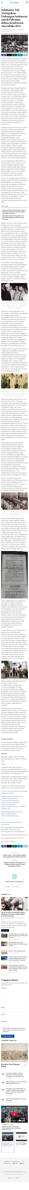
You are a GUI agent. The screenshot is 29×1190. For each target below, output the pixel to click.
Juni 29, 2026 (12, 962)
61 (18, 947)
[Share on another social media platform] (25, 55)
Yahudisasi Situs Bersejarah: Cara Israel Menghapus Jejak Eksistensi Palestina (13, 217)
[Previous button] (24, 1129)
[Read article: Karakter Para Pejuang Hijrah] (4, 952)
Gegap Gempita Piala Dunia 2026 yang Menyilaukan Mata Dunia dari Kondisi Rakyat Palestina (18, 958)
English (16, 1163)
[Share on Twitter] (9, 55)
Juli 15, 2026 (12, 953)
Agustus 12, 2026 (20, 918)
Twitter (11, 829)
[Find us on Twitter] (14, 1178)
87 (18, 962)
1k (18, 953)
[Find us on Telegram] (9, 1178)
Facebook (6, 829)
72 (18, 972)
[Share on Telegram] (20, 55)
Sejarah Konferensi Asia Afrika (10, 802)
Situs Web (4, 1021)
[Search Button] (27, 2)
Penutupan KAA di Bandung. (10, 800)
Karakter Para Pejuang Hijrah (17, 951)
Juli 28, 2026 (12, 947)
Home (2, 7)
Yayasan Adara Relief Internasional (14, 1171)
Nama (3, 1007)
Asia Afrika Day (5, 808)
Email (3, 1014)
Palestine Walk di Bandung (9, 816)
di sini (21, 838)
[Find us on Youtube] (17, 1178)
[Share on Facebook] (3, 55)
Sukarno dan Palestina (8, 804)
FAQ (23, 1161)
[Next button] (27, 1129)
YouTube (17, 829)
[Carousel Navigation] (25, 1129)
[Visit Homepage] (14, 2)
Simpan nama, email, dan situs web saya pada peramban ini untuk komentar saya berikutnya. (14, 1030)
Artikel (6, 7)
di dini (25, 835)
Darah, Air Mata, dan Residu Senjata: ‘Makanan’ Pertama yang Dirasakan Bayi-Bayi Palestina (13, 211)
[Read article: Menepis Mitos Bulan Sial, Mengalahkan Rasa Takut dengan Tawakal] (4, 944)
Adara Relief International (9, 29)
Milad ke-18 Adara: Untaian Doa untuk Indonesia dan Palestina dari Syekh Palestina (11, 1128)
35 (2, 919)
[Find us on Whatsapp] (18, 1178)
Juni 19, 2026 (12, 972)
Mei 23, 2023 (21, 29)
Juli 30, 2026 (12, 939)
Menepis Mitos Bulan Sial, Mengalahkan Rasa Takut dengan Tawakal (18, 944)
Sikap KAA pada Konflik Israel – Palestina (13, 806)
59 (18, 939)
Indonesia (12, 841)
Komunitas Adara (16, 1161)
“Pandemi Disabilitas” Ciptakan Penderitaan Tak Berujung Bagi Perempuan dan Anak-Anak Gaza (15, 1075)
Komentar (4, 988)
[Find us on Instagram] (11, 1178)
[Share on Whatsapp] (14, 55)
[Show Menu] (2, 2)
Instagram (7, 831)
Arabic (23, 1163)
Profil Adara (7, 1161)
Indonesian (8, 1163)
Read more (5, 930)
